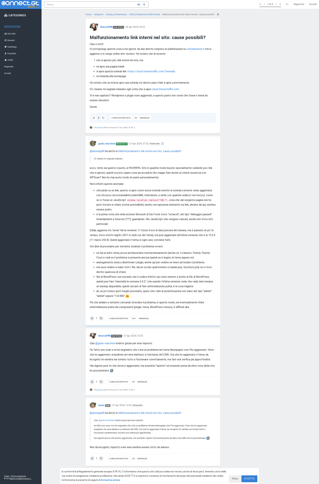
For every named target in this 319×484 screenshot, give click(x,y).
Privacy (7, 476)
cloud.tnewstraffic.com (165, 89)
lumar (101, 405)
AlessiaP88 (106, 27)
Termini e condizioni (18, 476)
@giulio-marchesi (105, 343)
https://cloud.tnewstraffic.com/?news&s (151, 71)
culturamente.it (196, 49)
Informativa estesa (109, 480)
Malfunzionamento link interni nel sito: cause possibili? (149, 151)
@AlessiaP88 (155, 143)
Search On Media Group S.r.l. (20, 479)
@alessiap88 (97, 151)
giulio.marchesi (106, 143)
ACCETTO (249, 478)
